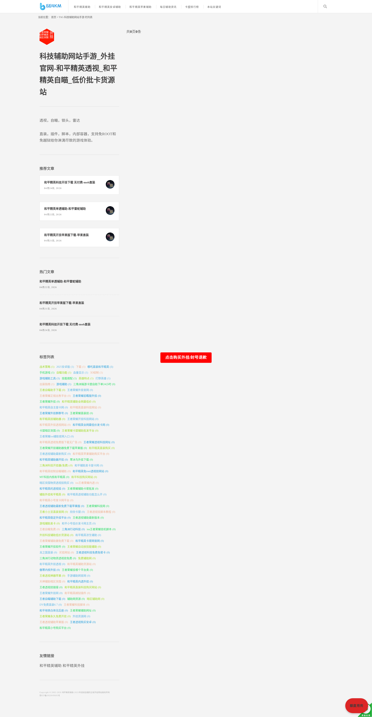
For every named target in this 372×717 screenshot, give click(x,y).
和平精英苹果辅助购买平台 (91, 453)
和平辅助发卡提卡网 (89, 465)
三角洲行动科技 (73, 529)
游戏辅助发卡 (50, 523)
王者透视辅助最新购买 (55, 453)
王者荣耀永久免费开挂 (55, 616)
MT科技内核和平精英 (54, 477)
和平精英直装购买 (102, 448)
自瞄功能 (63, 372)
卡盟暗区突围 (50, 430)
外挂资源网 (81, 616)
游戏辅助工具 (50, 378)
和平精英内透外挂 (80, 581)
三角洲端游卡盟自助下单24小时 (94, 384)
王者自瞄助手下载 (52, 390)
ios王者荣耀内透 (87, 482)
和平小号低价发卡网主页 (79, 523)
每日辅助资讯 (168, 6)
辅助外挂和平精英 (52, 494)
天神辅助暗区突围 (52, 581)
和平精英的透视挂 (52, 488)
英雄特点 (86, 378)
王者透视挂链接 (51, 587)
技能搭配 (69, 378)
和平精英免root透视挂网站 (90, 471)
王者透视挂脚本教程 (101, 511)
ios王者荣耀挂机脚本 (101, 529)
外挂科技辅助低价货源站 (56, 535)
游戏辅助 (63, 384)
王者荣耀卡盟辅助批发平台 (80, 430)
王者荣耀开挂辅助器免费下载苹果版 (63, 448)
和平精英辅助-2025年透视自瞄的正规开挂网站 (82, 692)
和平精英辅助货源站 (81, 564)
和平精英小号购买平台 (55, 627)
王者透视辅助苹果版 (54, 622)
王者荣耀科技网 (97, 506)
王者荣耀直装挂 (81, 413)
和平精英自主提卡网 (54, 407)
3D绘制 (96, 372)
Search (325, 6)
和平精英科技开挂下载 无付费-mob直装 (69, 182)
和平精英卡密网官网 (89, 540)
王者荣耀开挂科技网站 (82, 419)
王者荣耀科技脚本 (77, 604)
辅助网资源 (76, 598)
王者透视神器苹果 (52, 575)
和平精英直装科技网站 (85, 407)
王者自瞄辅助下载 (52, 598)
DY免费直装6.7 (51, 604)
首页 (53, 17)
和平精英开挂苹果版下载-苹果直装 (66, 235)
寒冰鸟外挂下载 (81, 459)
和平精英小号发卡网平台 (56, 500)
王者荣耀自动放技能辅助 (84, 546)
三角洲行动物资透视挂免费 (58, 558)
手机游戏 (47, 372)
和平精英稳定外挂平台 (55, 517)
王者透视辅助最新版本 (88, 517)
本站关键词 (214, 6)
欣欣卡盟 (77, 511)
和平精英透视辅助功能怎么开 (87, 494)
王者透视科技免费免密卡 (93, 552)
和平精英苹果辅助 (140, 6)
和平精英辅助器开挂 (54, 459)
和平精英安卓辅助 (110, 6)
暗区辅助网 (95, 598)
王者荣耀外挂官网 (80, 390)
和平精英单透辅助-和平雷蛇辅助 (65, 208)
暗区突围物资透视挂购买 (56, 482)
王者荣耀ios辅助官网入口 (57, 436)
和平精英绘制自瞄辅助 (55, 471)
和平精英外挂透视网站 (55, 424)
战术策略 (47, 366)
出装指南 (47, 384)
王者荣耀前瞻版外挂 (87, 395)
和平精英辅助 (82, 6)
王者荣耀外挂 (50, 401)
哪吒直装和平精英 (100, 366)
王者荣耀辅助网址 (83, 610)
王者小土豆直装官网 (54, 511)
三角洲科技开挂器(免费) (56, 465)
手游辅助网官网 (78, 575)
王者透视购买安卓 (83, 622)
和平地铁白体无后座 (54, 610)
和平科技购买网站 (84, 477)
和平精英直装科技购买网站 (83, 587)
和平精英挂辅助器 (52, 419)
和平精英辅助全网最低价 (79, 401)
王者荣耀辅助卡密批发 (82, 488)
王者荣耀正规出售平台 (55, 395)
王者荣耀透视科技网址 (99, 442)
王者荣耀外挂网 (51, 593)
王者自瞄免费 (50, 529)
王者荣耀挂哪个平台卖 (77, 569)
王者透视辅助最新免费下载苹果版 (62, 506)
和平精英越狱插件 (77, 593)
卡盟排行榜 (192, 6)
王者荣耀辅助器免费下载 (56, 540)
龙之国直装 (48, 552)
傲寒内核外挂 (50, 569)
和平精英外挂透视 (52, 564)
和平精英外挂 (74, 666)
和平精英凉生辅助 (88, 535)
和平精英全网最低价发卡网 (91, 424)
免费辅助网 (87, 558)
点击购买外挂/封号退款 (186, 357)
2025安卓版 (65, 366)
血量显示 (80, 372)
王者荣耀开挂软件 (52, 546)
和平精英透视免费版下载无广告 (61, 442)
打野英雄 (103, 378)
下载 (80, 366)
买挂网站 (66, 552)
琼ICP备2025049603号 (50, 695)
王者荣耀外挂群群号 (54, 413)
